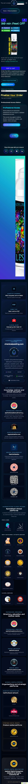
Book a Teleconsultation (10, 11)
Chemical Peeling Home (8, 376)
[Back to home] (14, 3)
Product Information (7, 84)
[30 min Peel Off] (14, 44)
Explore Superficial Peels (9, 80)
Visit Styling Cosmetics (14, 782)
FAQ (15, 135)
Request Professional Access (11, 124)
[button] (26, 3)
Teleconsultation (14, 380)
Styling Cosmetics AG (11, 61)
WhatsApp (20, 376)
